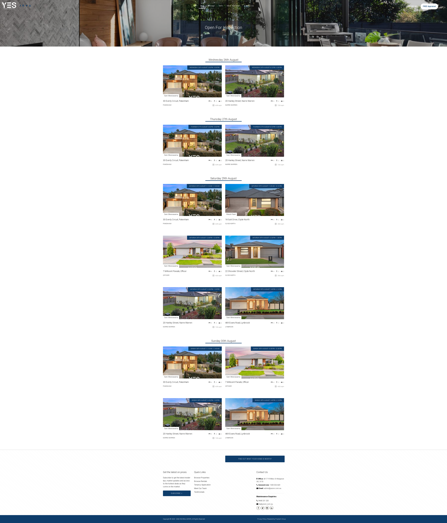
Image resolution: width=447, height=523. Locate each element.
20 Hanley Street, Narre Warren (239, 101)
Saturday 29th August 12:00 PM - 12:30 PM (204, 238)
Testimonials (199, 492)
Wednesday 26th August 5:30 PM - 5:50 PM (204, 67)
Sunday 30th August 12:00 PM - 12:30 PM (267, 348)
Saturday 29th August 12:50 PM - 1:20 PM (204, 289)
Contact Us (249, 6)
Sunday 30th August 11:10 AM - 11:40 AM (205, 348)
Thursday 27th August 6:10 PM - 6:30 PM (267, 127)
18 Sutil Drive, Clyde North (237, 219)
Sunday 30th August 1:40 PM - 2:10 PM (268, 400)
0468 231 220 (263, 501)
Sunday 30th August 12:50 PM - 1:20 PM (205, 400)
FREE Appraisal (429, 6)
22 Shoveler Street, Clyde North (240, 271)
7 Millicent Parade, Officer (175, 271)
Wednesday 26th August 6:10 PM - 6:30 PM (267, 67)
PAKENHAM (167, 105)
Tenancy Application (202, 485)
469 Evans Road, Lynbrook (237, 322)
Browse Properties (201, 478)
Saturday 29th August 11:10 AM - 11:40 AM (204, 186)
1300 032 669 (412, 6)
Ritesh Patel (231, 214)
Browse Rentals (200, 481)
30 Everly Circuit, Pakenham (176, 101)
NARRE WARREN (231, 105)
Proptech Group (280, 519)
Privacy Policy (261, 519)
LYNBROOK (229, 327)
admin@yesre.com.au (272, 488)
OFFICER (166, 275)
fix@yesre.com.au (266, 504)
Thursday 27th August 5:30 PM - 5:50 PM (205, 127)
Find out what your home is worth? (255, 459)
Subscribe (176, 493)
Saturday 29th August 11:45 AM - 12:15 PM (267, 186)
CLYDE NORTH (230, 223)
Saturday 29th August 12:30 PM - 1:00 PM (267, 238)
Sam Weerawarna (171, 96)
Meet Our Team (200, 488)
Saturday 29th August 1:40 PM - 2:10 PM (267, 289)
